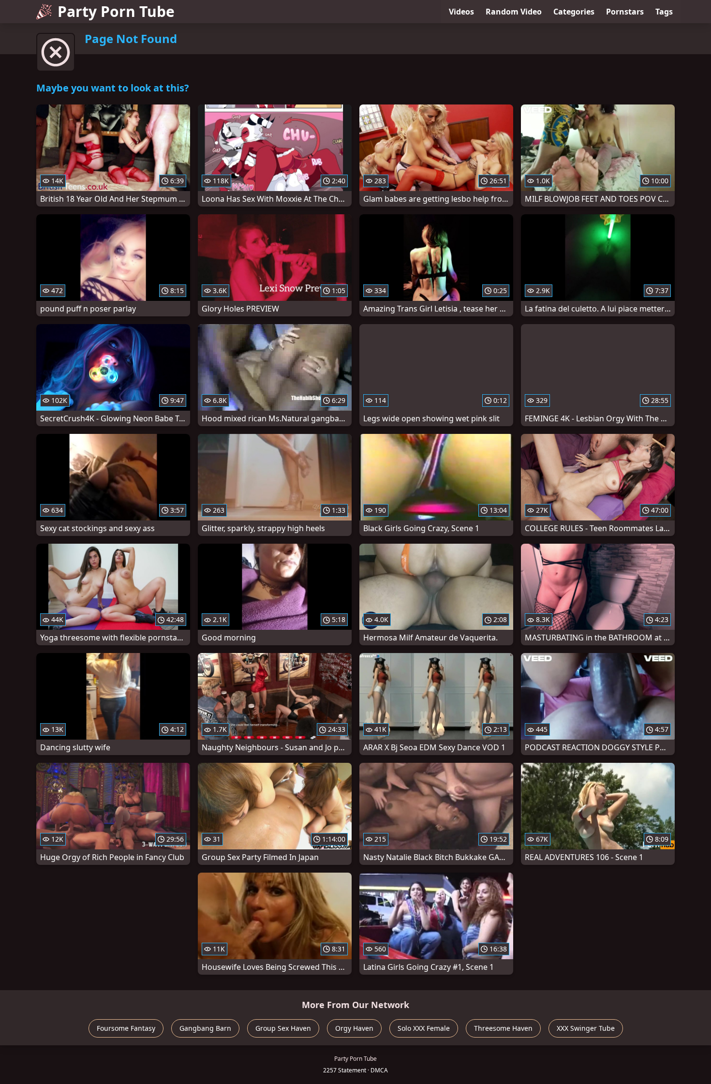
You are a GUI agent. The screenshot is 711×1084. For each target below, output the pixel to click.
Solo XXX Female (424, 1028)
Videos (461, 11)
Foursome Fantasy (126, 1028)
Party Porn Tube (116, 11)
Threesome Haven (503, 1028)
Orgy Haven (354, 1028)
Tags (664, 11)
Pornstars (625, 11)
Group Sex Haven (283, 1028)
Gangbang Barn (205, 1028)
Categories (573, 11)
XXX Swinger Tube (586, 1028)
